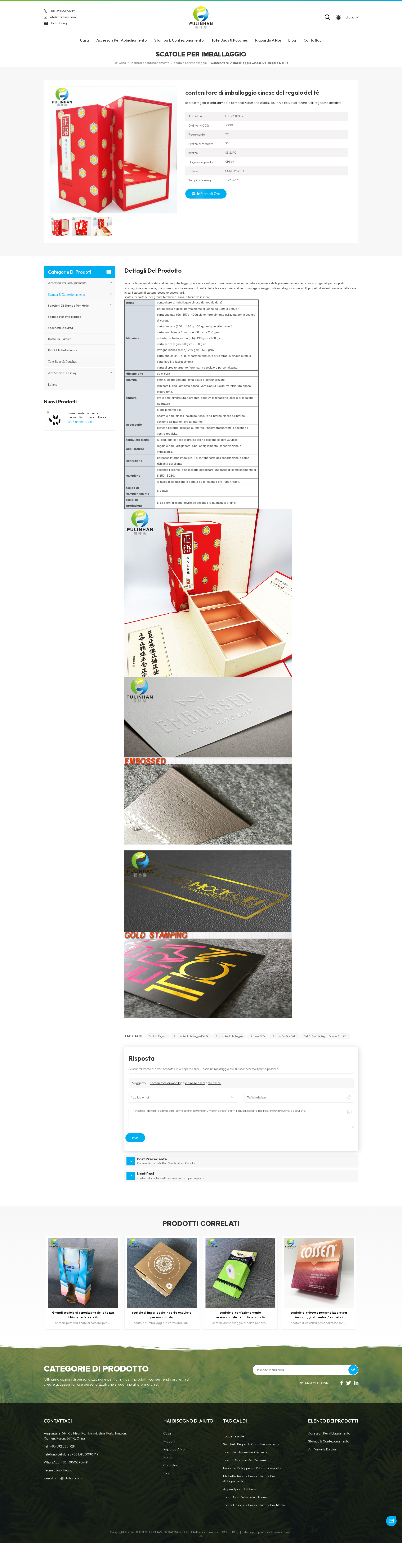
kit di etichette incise (62, 350)
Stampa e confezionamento (179, 40)
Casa (84, 40)
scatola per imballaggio (229, 1036)
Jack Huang (58, 23)
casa (167, 1433)
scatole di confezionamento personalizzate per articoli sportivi (83, 1314)
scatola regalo (157, 1036)
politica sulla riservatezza (274, 1532)
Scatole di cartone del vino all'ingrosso (319, 1312)
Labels (52, 384)
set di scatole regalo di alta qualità (325, 1036)
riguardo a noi (268, 40)
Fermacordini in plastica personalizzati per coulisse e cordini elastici (87, 415)
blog (166, 1473)
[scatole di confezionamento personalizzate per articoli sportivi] (83, 1273)
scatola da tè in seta (284, 1036)
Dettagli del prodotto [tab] (153, 271)
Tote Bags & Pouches (229, 40)
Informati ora (208, 193)
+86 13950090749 (62, 11)
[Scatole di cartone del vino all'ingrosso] (319, 1273)
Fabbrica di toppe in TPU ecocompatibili (252, 1468)
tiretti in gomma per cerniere (244, 1460)
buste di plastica (59, 339)
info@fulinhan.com (63, 17)
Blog (292, 40)
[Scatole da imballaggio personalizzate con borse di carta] (240, 1273)
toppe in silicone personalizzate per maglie (254, 1505)
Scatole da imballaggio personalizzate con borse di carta (240, 1314)
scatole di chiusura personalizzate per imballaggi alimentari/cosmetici (161, 1314)
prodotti (169, 1441)
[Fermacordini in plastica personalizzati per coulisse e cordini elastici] (55, 419)
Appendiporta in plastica (241, 1489)
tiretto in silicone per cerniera (245, 1452)
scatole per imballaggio (190, 63)
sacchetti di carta (60, 328)
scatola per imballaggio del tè (191, 1036)
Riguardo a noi (174, 1449)
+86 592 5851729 (62, 1446)
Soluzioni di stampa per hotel (68, 305)
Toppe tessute (233, 1436)
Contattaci (313, 40)
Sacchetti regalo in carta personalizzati (251, 1444)
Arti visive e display (62, 373)
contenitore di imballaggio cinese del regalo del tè (185, 1083)
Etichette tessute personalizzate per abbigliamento (249, 1478)
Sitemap (248, 1532)
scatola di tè (257, 1036)
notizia (168, 1457)
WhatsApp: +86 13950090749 (66, 1462)
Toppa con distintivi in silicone (245, 1497)
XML (225, 1532)
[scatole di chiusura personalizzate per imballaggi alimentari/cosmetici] (162, 1273)
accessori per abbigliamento (121, 40)
